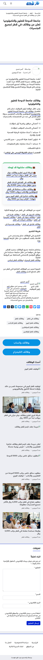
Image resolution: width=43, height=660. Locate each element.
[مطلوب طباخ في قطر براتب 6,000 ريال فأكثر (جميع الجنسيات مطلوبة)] (21, 496)
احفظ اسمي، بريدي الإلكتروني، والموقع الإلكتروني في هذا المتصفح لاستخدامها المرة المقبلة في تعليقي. (22, 615)
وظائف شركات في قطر (22, 220)
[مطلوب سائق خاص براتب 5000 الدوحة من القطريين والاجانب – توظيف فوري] (21, 467)
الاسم (37, 594)
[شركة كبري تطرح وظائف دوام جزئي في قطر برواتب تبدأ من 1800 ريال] (21, 410)
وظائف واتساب (21, 342)
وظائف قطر (21, 271)
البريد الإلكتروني (34, 603)
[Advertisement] (21, 46)
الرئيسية (37, 13)
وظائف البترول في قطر (31, 214)
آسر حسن (19, 69)
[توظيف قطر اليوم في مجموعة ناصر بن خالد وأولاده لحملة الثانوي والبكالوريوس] (21, 381)
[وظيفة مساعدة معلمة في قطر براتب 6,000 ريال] (21, 525)
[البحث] (5, 3)
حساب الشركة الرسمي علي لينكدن (19, 152)
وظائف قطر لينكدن (15, 260)
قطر (31, 13)
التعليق (37, 568)
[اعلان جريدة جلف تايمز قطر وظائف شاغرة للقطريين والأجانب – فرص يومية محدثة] (21, 438)
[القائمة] (11, 3)
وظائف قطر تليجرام (32, 260)
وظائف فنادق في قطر (31, 224)
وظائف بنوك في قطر (26, 217)
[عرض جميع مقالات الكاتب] (36, 71)
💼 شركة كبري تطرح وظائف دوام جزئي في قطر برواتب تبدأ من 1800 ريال (21, 175)
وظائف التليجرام (21, 351)
